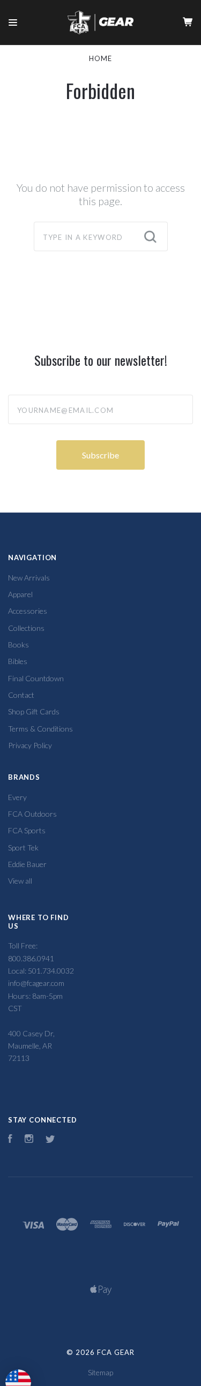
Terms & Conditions (40, 728)
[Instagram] (29, 1139)
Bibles (17, 661)
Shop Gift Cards (33, 711)
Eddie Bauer (27, 864)
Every (17, 797)
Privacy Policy (30, 745)
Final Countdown (36, 678)
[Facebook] (10, 1139)
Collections (26, 627)
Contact (21, 694)
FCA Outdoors (32, 813)
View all (20, 880)
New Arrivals (29, 577)
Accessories (27, 610)
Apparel (20, 594)
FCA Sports (27, 830)
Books (18, 644)
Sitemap (100, 1372)
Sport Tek (23, 847)
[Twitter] (50, 1139)
